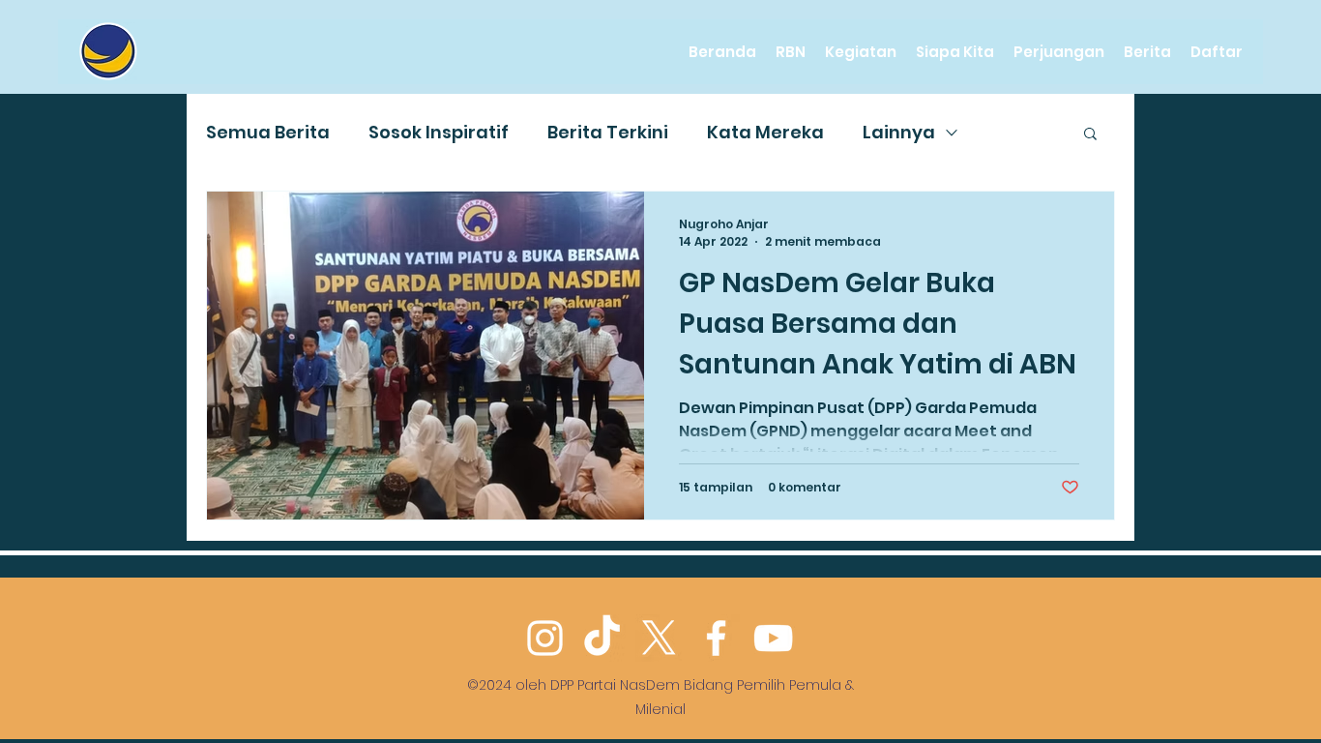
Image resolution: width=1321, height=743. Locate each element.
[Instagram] (545, 638)
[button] (1090, 135)
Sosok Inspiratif (438, 132)
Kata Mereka (765, 132)
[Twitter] (659, 638)
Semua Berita (268, 132)
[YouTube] (773, 638)
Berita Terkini (607, 132)
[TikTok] (602, 638)
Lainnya (899, 132)
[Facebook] (716, 638)
